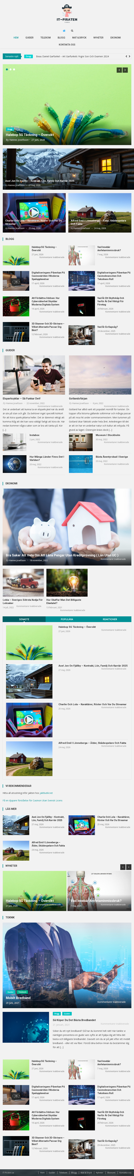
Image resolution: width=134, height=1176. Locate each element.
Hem (16, 37)
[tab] (24, 619)
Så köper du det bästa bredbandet (74, 1020)
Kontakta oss (67, 44)
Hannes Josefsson (18, 139)
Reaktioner (110, 619)
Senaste (24, 619)
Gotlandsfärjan (78, 398)
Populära (67, 619)
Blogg (61, 37)
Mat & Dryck (79, 37)
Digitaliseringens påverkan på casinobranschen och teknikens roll (113, 275)
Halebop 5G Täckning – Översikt (52, 56)
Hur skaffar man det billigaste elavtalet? (63, 601)
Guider (29, 37)
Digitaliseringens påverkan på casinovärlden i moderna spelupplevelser (48, 275)
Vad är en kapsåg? (107, 327)
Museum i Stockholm (108, 435)
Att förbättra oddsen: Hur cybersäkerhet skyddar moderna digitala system (46, 301)
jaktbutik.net (46, 792)
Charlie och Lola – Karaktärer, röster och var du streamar (33, 222)
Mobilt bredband (18, 998)
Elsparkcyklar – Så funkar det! (21, 398)
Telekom (46, 37)
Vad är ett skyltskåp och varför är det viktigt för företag (110, 301)
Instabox (34, 435)
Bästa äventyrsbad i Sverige (112, 456)
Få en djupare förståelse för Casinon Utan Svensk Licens (32, 800)
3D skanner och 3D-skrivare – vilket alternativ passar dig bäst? (48, 326)
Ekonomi (115, 37)
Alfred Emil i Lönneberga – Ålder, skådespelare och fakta (98, 222)
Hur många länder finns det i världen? (47, 458)
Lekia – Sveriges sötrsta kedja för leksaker (23, 601)
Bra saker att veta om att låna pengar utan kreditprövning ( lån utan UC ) (62, 555)
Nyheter (98, 37)
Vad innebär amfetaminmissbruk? (109, 249)
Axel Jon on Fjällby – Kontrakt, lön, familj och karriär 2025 (39, 180)
